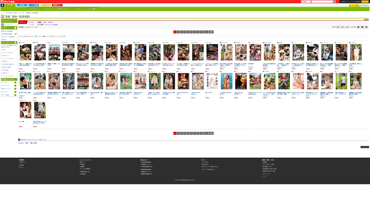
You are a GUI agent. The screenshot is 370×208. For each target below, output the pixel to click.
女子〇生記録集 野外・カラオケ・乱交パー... (82, 93)
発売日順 (50, 22)
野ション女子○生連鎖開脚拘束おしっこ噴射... (341, 64)
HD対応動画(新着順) (7, 34)
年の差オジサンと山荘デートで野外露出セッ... (298, 64)
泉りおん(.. (294, 67)
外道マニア (6, 61)
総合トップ (83, 162)
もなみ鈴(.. (323, 67)
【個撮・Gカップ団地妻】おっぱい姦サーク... (154, 93)
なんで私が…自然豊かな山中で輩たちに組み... (183, 64)
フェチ (294, 42)
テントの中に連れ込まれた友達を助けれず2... (39, 93)
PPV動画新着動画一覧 (146, 166)
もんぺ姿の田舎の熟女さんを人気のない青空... (39, 64)
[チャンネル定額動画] (34, 5)
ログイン (365, 1)
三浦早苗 (265, 96)
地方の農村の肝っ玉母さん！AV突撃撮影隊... (140, 64)
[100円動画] (45, 5)
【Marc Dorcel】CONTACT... (138, 93)
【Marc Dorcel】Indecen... (195, 93)
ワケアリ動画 (91, 8)
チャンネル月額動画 (85, 168)
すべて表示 (41, 24)
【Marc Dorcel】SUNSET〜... (238, 93)
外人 (136, 71)
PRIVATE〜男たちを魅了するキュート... (298, 93)
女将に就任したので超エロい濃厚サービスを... (240, 64)
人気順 (44, 22)
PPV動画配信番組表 (146, 162)
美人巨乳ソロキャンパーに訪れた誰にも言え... (168, 64)
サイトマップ (266, 174)
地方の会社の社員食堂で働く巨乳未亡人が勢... (68, 64)
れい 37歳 (21, 121)
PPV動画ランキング (146, 164)
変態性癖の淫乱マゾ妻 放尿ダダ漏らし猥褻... (283, 93)
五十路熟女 (94, 42)
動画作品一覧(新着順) (7, 31)
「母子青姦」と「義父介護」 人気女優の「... (283, 64)
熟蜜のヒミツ (23, 100)
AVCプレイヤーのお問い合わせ (210, 166)
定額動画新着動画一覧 (146, 174)
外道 (50, 42)
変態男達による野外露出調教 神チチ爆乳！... (326, 93)
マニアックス (48, 8)
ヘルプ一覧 (204, 162)
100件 (342, 27)
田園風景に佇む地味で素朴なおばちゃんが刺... (97, 64)
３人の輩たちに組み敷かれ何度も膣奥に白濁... (111, 64)
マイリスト (365, 5)
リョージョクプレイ (8, 76)
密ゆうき (351, 96)
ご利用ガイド (345, 1)
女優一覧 (4, 39)
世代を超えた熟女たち (9, 64)
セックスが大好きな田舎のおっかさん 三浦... (269, 93)
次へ (205, 32)
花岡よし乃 (280, 67)
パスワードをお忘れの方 (208, 169)
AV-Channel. (184, 179)
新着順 (39, 22)
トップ (3, 12)
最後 (211, 32)
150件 (347, 27)
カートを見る (355, 5)
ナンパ (337, 71)
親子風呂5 (251, 63)
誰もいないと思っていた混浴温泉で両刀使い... (111, 93)
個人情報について (267, 166)
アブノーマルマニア (8, 52)
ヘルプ (352, 1)
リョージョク (37, 71)
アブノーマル (324, 42)
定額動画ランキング (146, 171)
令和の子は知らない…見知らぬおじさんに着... (39, 122)
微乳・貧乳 (33, 143)
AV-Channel (7, 1)
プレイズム (77, 8)
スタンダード (33, 8)
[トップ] (2, 5)
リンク (264, 176)
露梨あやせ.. (323, 96)
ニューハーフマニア (8, 58)
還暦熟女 (36, 42)
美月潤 (307, 96)
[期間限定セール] (57, 5)
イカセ (50, 71)
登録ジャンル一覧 (19, 12)
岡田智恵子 (22, 96)
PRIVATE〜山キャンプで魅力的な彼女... (255, 93)
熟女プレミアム (63, 8)
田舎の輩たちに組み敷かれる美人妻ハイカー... (154, 64)
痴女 (107, 71)
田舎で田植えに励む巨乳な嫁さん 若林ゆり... (226, 64)
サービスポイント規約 (268, 164)
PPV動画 (9, 12)
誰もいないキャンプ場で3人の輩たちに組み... (82, 64)
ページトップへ (364, 147)
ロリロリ (21, 143)
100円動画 (82, 174)
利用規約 (265, 162)
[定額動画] (22, 5)
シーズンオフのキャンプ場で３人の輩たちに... (197, 64)
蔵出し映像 (65, 42)
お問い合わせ (205, 164)
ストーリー (252, 42)
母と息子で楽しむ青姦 (24, 92)
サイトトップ (8, 24)
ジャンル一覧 (5, 42)
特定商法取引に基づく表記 (269, 168)
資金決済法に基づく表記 (269, 171)
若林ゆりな (223, 67)
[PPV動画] (10, 6)
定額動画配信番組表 (146, 169)
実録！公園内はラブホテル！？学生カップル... (68, 93)
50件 (338, 27)
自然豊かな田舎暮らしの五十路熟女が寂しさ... (312, 64)
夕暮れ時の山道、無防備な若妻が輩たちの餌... (125, 64)
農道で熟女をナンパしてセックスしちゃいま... (312, 93)
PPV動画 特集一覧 (84, 171)
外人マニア (6, 55)
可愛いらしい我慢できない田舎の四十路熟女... (25, 64)
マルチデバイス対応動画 (51, 24)
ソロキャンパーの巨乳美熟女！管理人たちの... (212, 64)
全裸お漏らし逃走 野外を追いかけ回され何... (125, 93)
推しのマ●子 (209, 92)
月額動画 (82, 166)
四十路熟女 (22, 42)
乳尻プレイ (6, 73)
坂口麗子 (351, 67)
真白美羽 (251, 67)
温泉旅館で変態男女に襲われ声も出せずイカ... (54, 93)
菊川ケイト (237, 67)
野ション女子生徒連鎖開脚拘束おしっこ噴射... (326, 64)
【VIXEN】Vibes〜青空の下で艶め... (168, 93)
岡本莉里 (265, 67)
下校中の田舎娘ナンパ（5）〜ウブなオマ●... (340, 93)
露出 (27, 143)
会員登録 (357, 1)
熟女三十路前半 (224, 42)
